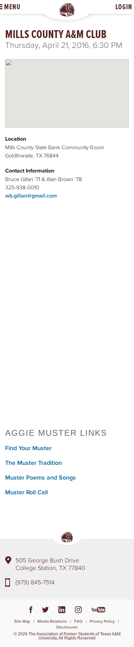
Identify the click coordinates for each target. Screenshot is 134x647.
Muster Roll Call (26, 492)
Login (123, 6)
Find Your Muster (28, 448)
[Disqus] (67, 322)
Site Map (22, 621)
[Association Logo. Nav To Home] (67, 9)
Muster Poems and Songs (40, 477)
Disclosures (67, 627)
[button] (67, 87)
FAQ (78, 621)
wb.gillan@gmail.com (31, 196)
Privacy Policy (102, 621)
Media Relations (52, 621)
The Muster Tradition (33, 462)
